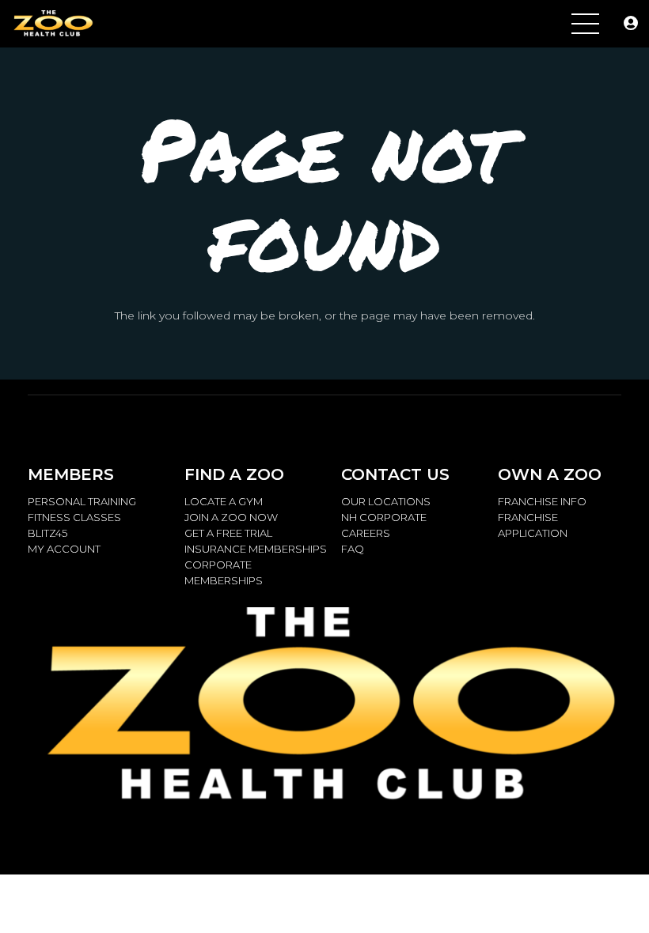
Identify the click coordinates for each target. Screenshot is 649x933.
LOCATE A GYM (223, 501)
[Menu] (585, 23)
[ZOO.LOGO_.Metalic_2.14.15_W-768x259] (52, 24)
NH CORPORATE (384, 517)
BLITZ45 (47, 533)
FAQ (352, 548)
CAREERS (365, 533)
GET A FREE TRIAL (228, 533)
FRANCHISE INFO (542, 501)
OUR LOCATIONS (386, 501)
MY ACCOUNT (64, 548)
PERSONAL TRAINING (82, 501)
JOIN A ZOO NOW (231, 517)
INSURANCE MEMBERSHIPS (255, 548)
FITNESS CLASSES (74, 517)
